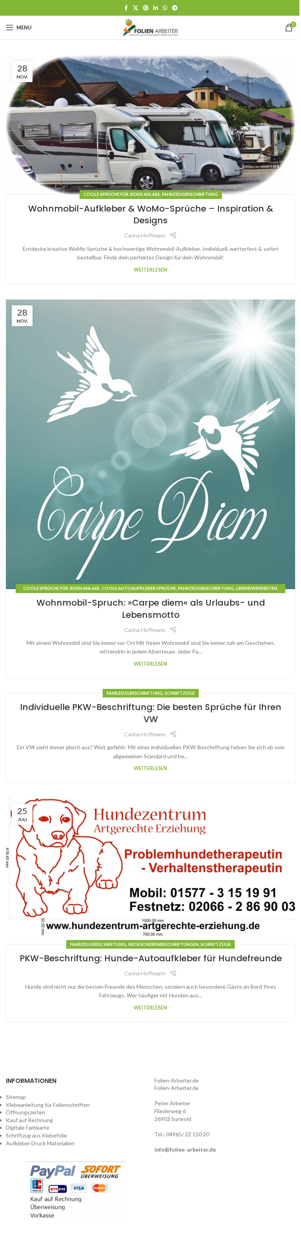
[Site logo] (150, 27)
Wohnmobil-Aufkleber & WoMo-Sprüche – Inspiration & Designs (150, 215)
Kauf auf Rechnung (29, 1120)
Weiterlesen (150, 270)
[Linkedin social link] (155, 8)
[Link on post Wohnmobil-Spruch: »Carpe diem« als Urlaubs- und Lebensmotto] (150, 444)
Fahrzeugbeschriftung (190, 194)
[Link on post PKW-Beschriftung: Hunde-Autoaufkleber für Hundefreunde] (150, 871)
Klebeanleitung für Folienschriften (48, 1104)
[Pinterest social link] (146, 8)
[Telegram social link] (175, 8)
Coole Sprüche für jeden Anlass (121, 194)
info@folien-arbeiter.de (185, 1149)
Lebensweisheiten (256, 588)
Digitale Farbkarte (27, 1127)
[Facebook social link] (126, 8)
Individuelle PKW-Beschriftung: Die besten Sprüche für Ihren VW (150, 713)
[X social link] (136, 8)
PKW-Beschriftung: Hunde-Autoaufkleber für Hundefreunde (151, 958)
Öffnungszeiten (25, 1112)
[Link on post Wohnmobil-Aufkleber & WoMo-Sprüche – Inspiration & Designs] (150, 125)
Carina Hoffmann (144, 235)
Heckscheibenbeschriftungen (163, 944)
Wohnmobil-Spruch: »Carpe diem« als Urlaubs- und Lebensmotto (150, 609)
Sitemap (16, 1097)
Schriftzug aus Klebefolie (36, 1135)
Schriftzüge (180, 693)
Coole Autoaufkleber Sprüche (139, 588)
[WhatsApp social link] (165, 8)
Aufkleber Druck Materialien (40, 1143)
